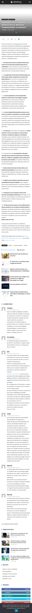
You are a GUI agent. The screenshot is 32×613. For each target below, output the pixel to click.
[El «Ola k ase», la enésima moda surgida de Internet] (5, 263)
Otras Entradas (8, 5)
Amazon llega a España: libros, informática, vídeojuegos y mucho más (20, 293)
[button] (2, 2)
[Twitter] (11, 39)
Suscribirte (26, 602)
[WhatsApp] (15, 39)
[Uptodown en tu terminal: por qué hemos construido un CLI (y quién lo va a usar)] (5, 535)
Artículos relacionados (9, 250)
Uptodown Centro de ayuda (9, 574)
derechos (10, 245)
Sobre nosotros (12, 19)
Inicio (2, 5)
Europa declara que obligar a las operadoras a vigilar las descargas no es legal (19, 278)
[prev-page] (2, 300)
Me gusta (27, 589)
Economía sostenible (18, 245)
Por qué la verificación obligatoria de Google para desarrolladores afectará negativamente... (20, 558)
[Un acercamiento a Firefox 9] (5, 286)
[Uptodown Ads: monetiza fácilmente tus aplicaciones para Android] (5, 550)
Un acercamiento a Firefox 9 (18, 284)
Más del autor (21, 250)
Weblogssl (12, 238)
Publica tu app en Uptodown (9, 569)
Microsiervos (19, 238)
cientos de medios (10, 240)
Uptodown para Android (8, 576)
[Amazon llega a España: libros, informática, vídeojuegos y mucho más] (5, 293)
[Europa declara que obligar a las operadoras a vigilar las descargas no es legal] (5, 278)
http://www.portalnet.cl (13, 374)
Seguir (27, 592)
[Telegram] (18, 39)
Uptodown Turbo (6, 578)
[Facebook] (8, 39)
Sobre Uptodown (6, 571)
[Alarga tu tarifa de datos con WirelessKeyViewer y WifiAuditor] (5, 271)
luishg (4, 29)
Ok (16, 610)
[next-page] (5, 300)
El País (7, 238)
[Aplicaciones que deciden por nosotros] (5, 255)
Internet (25, 245)
